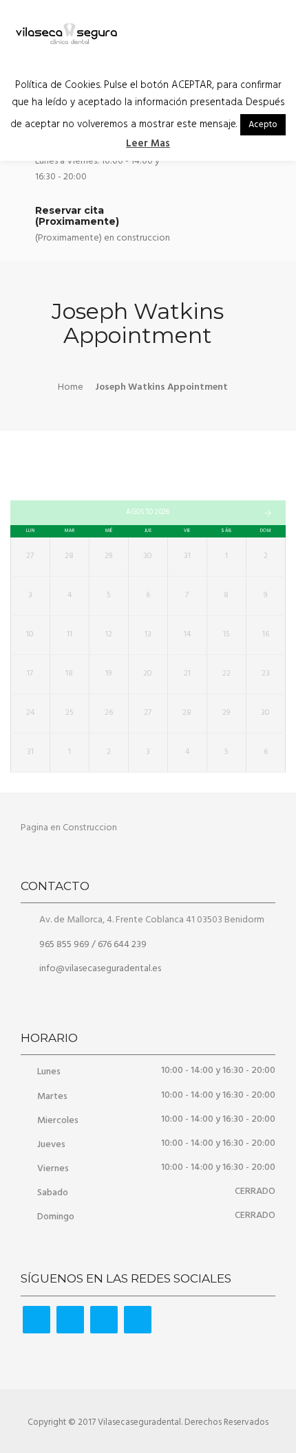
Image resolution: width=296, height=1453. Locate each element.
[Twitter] (70, 1319)
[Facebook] (36, 1319)
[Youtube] (137, 1319)
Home (70, 387)
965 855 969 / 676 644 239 (92, 945)
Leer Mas (148, 143)
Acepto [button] (263, 125)
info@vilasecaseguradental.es (100, 969)
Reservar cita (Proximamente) (77, 215)
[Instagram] (104, 1319)
